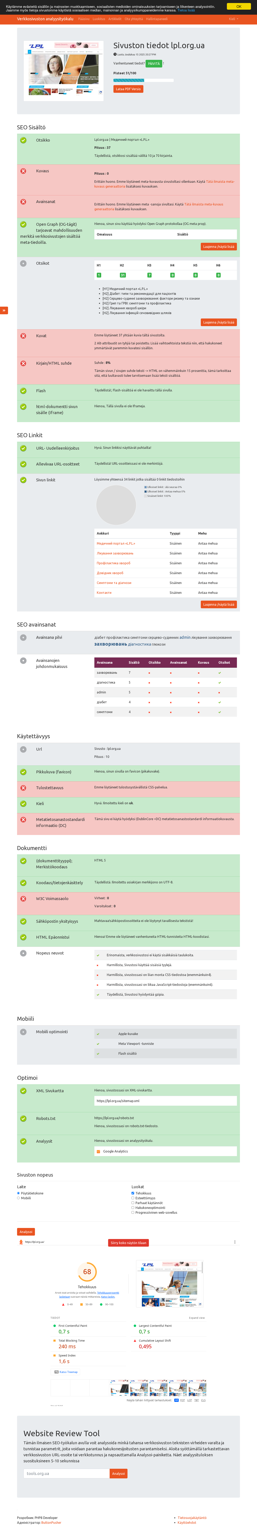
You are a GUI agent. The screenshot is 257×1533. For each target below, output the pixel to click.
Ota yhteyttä (134, 19)
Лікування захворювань (115, 553)
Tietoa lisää (186, 9)
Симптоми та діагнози (114, 583)
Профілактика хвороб (113, 563)
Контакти (104, 592)
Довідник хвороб (110, 573)
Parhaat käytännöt (149, 1203)
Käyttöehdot (187, 1522)
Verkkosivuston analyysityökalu (45, 18)
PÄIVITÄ (154, 63)
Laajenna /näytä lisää (218, 246)
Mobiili (26, 1198)
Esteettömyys (145, 1198)
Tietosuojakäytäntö (192, 1518)
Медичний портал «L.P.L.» (116, 543)
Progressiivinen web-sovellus (156, 1212)
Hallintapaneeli (157, 19)
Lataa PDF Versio (128, 89)
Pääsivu (84, 19)
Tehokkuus (143, 1193)
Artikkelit (114, 19)
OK (239, 6)
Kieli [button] (232, 19)
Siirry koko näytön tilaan (128, 1243)
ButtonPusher (51, 1522)
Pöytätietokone (32, 1193)
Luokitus (99, 19)
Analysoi (26, 1232)
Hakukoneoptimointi (150, 1207)
